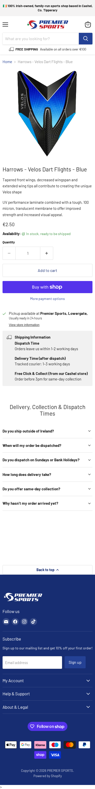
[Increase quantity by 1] (46, 253)
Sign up (75, 662)
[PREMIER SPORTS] (23, 601)
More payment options (47, 299)
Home (7, 62)
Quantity (9, 242)
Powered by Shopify (47, 776)
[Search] (85, 38)
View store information (24, 325)
